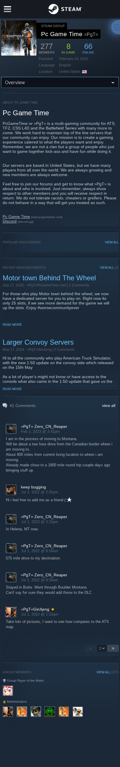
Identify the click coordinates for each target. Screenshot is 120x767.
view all (108, 405)
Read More (12, 324)
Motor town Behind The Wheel (49, 278)
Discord (10, 221)
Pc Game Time (16, 216)
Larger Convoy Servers (38, 342)
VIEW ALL (112, 242)
